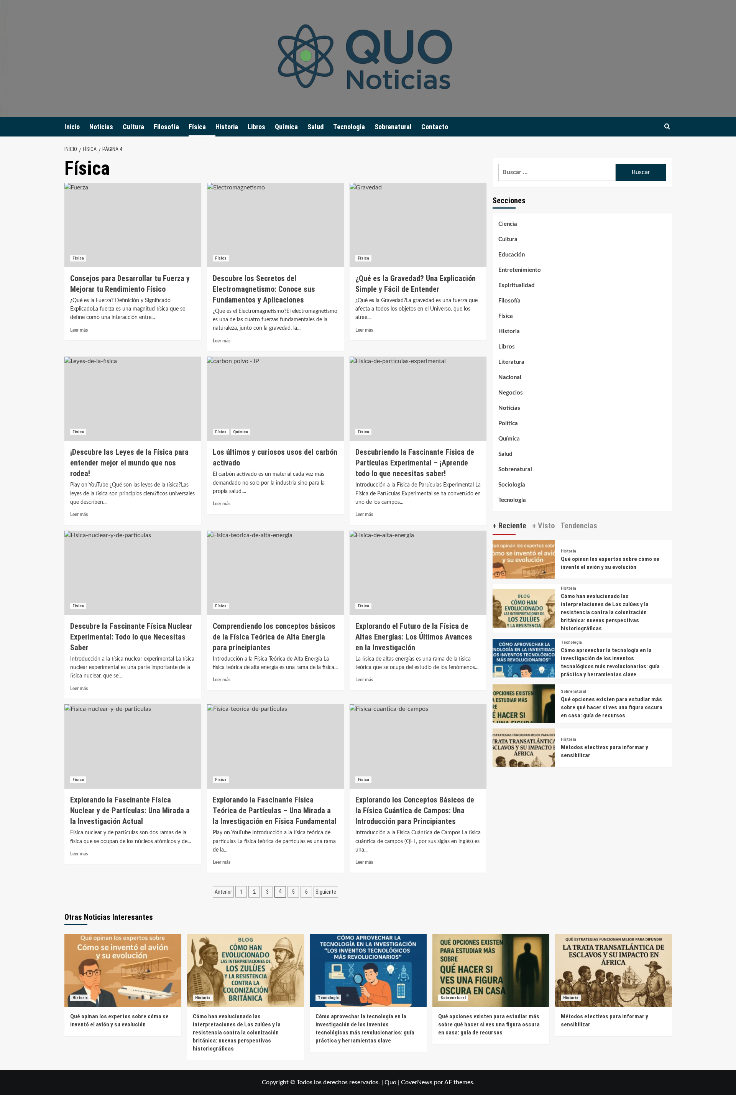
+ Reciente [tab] (509, 525)
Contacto (434, 127)
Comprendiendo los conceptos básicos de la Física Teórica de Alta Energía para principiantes (274, 636)
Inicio (72, 127)
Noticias (101, 127)
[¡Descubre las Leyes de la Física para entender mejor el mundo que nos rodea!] (132, 399)
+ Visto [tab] (543, 525)
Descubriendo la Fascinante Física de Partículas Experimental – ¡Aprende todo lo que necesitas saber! (414, 462)
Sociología (511, 485)
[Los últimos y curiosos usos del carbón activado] (275, 399)
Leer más (79, 330)
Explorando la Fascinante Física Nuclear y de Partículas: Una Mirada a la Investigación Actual (130, 810)
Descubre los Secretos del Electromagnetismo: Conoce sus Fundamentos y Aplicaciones (264, 289)
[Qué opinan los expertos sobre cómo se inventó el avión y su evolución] (524, 571)
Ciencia (507, 224)
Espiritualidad (516, 285)
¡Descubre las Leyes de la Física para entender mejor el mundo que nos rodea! (129, 462)
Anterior (223, 892)
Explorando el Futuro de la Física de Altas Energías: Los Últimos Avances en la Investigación (413, 636)
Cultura (133, 127)
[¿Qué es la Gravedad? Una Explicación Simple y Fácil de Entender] (418, 225)
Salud (315, 127)
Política (508, 423)
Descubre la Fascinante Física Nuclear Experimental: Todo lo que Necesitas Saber (131, 636)
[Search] (667, 126)
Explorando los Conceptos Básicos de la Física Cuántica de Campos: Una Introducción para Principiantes (414, 810)
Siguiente (325, 892)
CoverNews (416, 1082)
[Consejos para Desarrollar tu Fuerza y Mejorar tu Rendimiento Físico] (132, 225)
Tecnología (349, 127)
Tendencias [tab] (578, 525)
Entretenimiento (519, 270)
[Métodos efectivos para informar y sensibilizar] (524, 759)
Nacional (509, 377)
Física (197, 127)
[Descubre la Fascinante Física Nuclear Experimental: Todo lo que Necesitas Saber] (132, 573)
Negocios (510, 393)
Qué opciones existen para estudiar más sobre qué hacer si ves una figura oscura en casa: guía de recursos (611, 707)
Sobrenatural (393, 127)
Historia (226, 127)
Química (286, 127)
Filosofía (166, 127)
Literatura (511, 362)
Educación (511, 255)
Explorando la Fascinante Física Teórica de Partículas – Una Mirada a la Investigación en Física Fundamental (275, 810)
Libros (256, 127)
